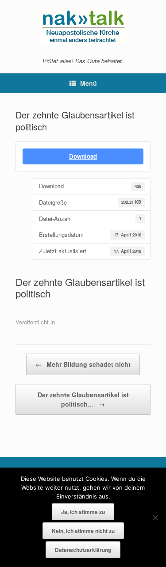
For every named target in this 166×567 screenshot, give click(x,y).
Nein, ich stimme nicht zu (83, 531)
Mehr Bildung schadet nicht (83, 364)
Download (83, 156)
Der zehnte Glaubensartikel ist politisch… (83, 399)
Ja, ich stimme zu (83, 512)
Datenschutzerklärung (83, 550)
